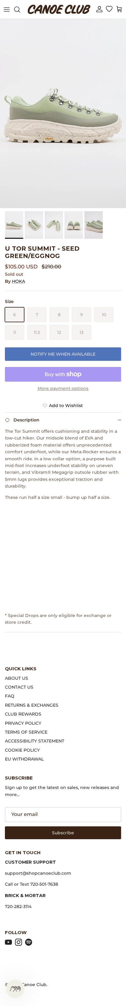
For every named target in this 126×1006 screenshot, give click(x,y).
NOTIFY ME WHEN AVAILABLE (63, 354)
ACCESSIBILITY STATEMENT (34, 741)
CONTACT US (19, 687)
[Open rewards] (15, 989)
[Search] (20, 9)
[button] (99, 9)
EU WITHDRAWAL (24, 759)
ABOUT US (16, 678)
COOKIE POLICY (22, 750)
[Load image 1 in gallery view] (63, 113)
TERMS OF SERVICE (26, 732)
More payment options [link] (63, 388)
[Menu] (6, 9)
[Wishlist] (109, 9)
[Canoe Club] (59, 9)
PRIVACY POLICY (23, 723)
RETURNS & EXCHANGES (31, 705)
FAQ (9, 696)
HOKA (18, 281)
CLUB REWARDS (23, 714)
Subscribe (63, 833)
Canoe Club (33, 984)
